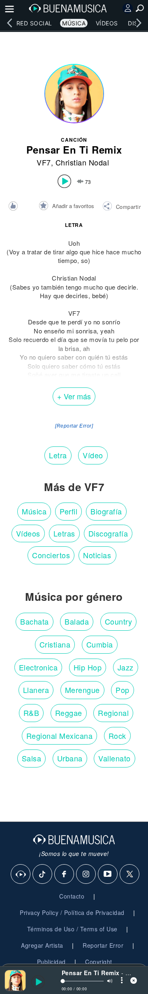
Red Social (34, 23)
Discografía (108, 533)
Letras (64, 533)
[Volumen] (109, 981)
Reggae (68, 712)
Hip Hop (88, 667)
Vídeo (93, 455)
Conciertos (51, 555)
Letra (58, 455)
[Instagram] (86, 874)
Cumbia (99, 644)
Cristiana (55, 644)
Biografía (106, 511)
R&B (31, 712)
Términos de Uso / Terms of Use (72, 929)
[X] (130, 874)
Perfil (68, 511)
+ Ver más (74, 396)
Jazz (126, 667)
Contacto (71, 896)
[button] (121, 207)
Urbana (70, 758)
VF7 (44, 162)
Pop (123, 689)
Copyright (98, 962)
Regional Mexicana (59, 735)
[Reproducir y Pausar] (34, 981)
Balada (77, 621)
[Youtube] (108, 874)
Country (118, 621)
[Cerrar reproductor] (134, 980)
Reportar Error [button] (103, 945)
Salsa (32, 758)
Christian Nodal (82, 162)
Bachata (34, 621)
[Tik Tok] (43, 874)
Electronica (38, 667)
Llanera (36, 689)
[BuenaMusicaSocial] (21, 874)
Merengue (82, 689)
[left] (9, 23)
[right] (138, 23)
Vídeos (107, 23)
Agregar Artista (42, 945)
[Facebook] (64, 874)
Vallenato (114, 758)
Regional (113, 712)
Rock (117, 735)
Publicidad (51, 962)
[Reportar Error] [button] (74, 426)
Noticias (97, 555)
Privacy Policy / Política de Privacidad (72, 912)
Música (74, 23)
